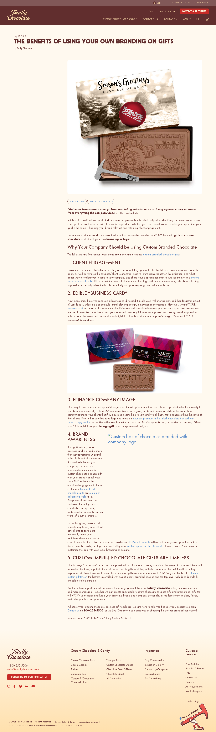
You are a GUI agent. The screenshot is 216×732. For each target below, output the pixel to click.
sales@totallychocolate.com (23, 669)
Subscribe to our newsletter (29, 677)
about (187, 19)
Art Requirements (193, 686)
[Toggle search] (197, 19)
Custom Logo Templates (156, 669)
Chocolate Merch (115, 673)
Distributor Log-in (180, 2)
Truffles (74, 669)
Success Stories (152, 673)
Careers (189, 682)
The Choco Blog (153, 678)
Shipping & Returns (194, 668)
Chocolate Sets (78, 673)
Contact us (73, 610)
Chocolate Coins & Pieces (119, 669)
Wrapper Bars (113, 660)
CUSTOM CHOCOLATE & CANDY (120, 19)
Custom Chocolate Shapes (119, 664)
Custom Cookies (79, 664)
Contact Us (191, 677)
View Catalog (192, 663)
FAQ (151, 11)
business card (75, 308)
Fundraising (192, 701)
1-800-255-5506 (166, 11)
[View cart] (207, 19)
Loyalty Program (193, 691)
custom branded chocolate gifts (161, 254)
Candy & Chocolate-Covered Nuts (83, 680)
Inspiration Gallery (154, 664)
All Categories (113, 678)
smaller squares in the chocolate (145, 546)
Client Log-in (202, 2)
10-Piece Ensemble (139, 542)
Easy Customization (154, 660)
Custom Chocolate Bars (82, 660)
